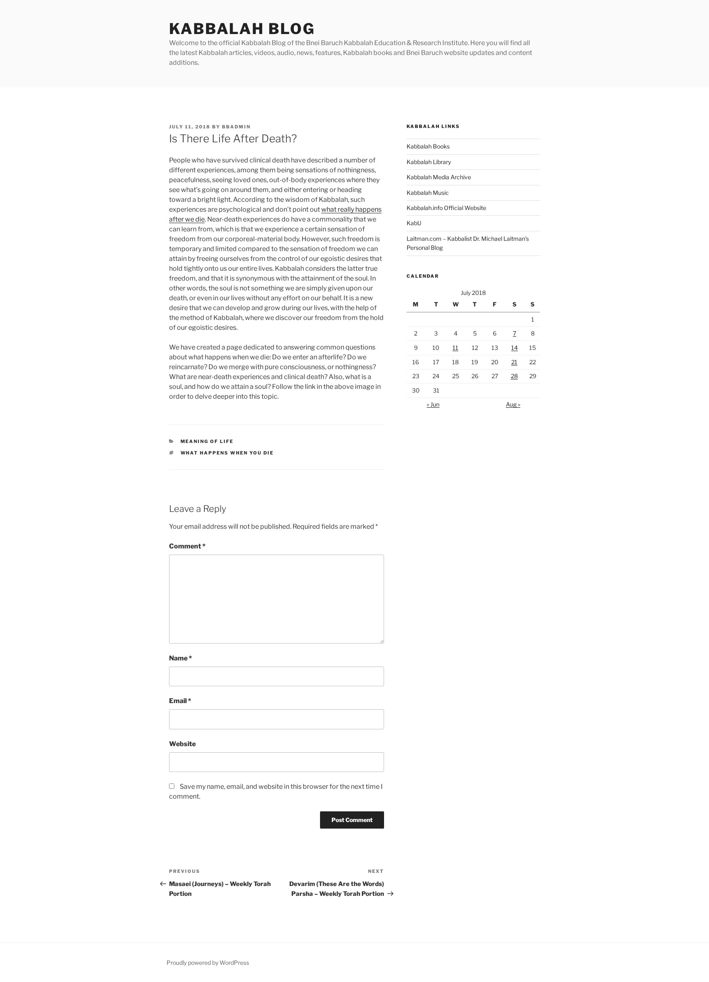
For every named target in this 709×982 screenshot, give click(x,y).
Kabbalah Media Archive (439, 177)
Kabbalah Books (428, 146)
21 (514, 362)
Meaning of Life (207, 441)
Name (180, 658)
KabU (414, 222)
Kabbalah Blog (242, 29)
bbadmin (236, 127)
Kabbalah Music (428, 192)
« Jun (433, 404)
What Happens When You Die (227, 453)
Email (180, 701)
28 (514, 375)
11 (455, 347)
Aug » (513, 404)
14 (514, 347)
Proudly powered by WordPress (208, 962)
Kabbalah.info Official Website (446, 207)
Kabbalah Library (429, 161)
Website (182, 744)
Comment (187, 546)
